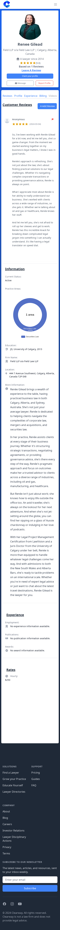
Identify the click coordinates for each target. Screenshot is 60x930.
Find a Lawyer (11, 772)
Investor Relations (13, 830)
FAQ (33, 785)
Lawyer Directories (14, 791)
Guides (35, 779)
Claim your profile (30, 76)
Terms (6, 853)
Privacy (7, 847)
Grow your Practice (14, 779)
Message (22, 83)
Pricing (35, 772)
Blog (5, 818)
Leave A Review (31, 70)
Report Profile (44, 83)
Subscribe (30, 888)
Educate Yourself (13, 785)
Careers (7, 824)
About (6, 811)
